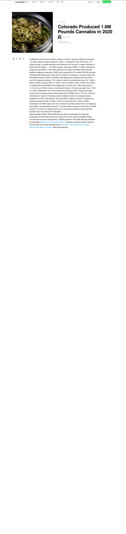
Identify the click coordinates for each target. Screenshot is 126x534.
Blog (62, 1)
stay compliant (47, 127)
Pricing (57, 1)
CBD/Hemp (51, 1)
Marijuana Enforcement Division (52, 122)
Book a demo (107, 1)
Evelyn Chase (66, 37)
